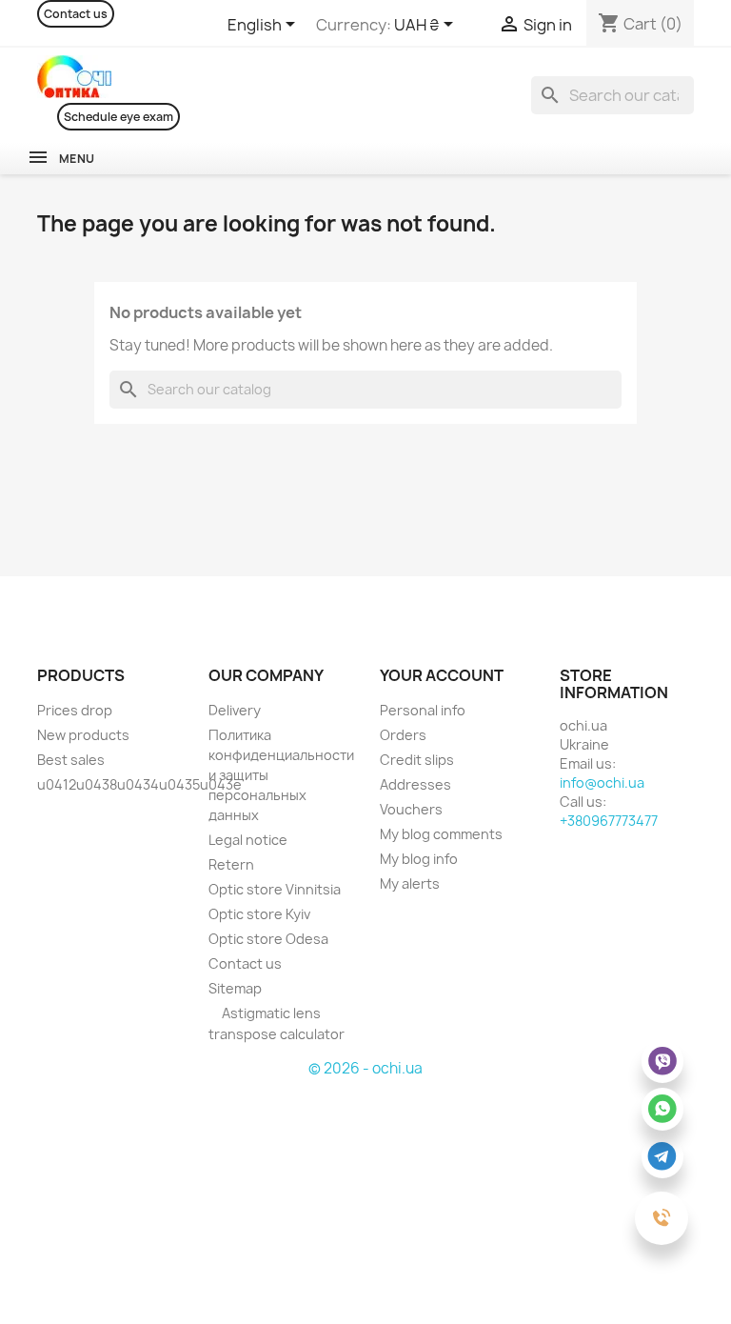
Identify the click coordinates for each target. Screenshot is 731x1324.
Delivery (234, 710)
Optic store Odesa (268, 939)
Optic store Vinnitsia (274, 889)
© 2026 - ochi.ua (365, 1068)
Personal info (422, 710)
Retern (231, 864)
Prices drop (74, 710)
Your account (442, 675)
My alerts (410, 883)
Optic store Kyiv (259, 914)
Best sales (71, 760)
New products (83, 735)
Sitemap (235, 988)
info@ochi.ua (602, 782)
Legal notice (247, 840)
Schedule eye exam (118, 117)
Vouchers (411, 809)
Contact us (76, 14)
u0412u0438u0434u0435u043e (139, 784)
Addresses (415, 784)
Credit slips (417, 760)
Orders (403, 735)
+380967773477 (609, 821)
